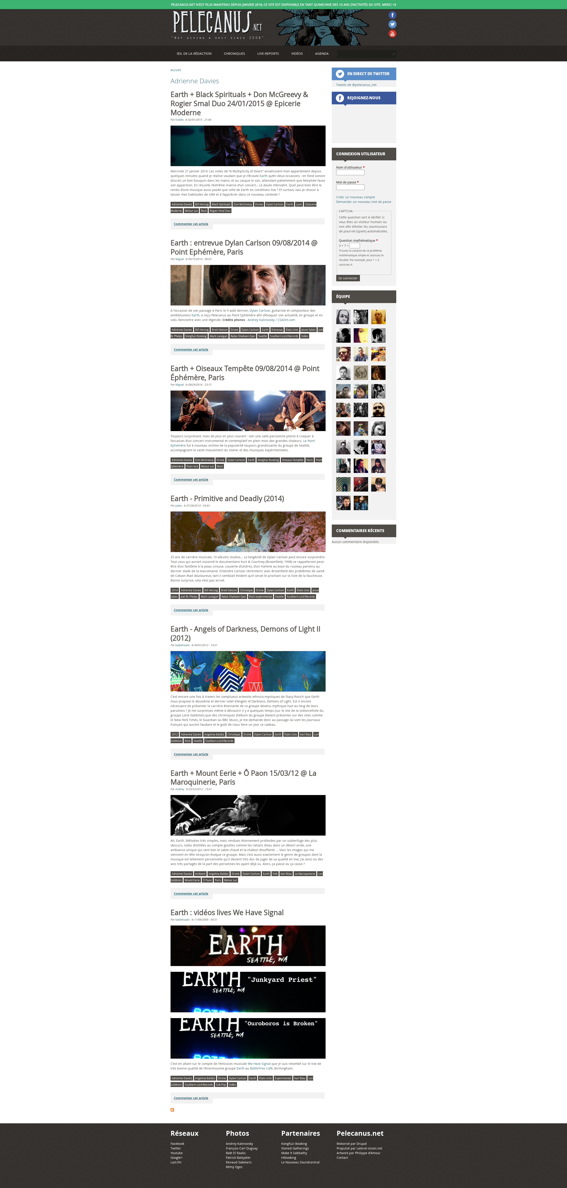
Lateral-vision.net (369, 1148)
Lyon (299, 204)
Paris (310, 460)
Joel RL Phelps (189, 596)
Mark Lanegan (218, 336)
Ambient (200, 873)
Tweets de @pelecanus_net (356, 85)
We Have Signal (259, 1064)
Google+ (177, 1157)
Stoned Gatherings (295, 1148)
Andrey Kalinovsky (239, 1143)
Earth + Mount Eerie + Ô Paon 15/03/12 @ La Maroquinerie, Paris (244, 777)
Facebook (177, 1143)
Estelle (179, 119)
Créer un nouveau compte (355, 197)
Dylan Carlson (274, 204)
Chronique (246, 590)
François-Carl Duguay (242, 1148)
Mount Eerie (192, 880)
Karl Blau (305, 734)
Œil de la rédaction (194, 53)
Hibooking (288, 1157)
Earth (264, 176)
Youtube (177, 1153)
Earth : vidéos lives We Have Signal (227, 912)
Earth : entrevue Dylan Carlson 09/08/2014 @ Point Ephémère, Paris (244, 247)
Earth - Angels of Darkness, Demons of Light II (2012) (245, 633)
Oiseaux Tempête (292, 460)
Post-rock (192, 466)
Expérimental (283, 1078)
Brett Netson (219, 329)
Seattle (262, 336)
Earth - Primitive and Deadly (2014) (227, 498)
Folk (275, 873)
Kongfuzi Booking (196, 336)
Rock (204, 210)
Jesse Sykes (308, 329)
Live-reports (268, 53)
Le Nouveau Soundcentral (300, 1162)
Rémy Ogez (234, 1167)
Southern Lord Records (284, 336)
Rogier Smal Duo (220, 210)
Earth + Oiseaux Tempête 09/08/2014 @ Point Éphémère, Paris (245, 373)
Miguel (179, 259)
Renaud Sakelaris (239, 1162)
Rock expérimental (260, 596)
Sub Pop (221, 1084)
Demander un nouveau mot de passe (363, 202)
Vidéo (304, 336)
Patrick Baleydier (238, 1157)
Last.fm (176, 1162)
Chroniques (234, 53)
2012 (175, 734)
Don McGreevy (243, 204)
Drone (259, 204)
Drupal (362, 1143)
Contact (342, 1157)
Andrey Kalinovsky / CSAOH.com (271, 320)
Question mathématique (358, 240)
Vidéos (297, 53)
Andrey (179, 789)
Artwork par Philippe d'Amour (359, 1153)
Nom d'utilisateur (350, 167)
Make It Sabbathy (294, 1153)
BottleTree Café (261, 1068)
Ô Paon (207, 880)
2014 (175, 590)
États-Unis (292, 329)
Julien (178, 505)
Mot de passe (347, 182)
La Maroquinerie (305, 873)
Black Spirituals (221, 204)
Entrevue (277, 329)
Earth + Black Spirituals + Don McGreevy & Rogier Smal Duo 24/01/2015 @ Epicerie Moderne (239, 103)
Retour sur (191, 210)
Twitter (176, 1148)
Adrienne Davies (182, 204)
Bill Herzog (202, 204)
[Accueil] (217, 25)
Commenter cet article (191, 224)
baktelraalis (182, 645)
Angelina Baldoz (214, 734)
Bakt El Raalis (236, 1153)
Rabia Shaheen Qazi (243, 336)
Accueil (176, 70)
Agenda (322, 53)
